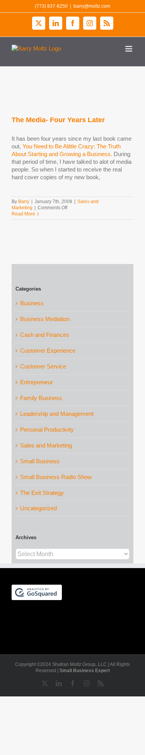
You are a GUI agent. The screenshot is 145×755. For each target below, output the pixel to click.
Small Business (40, 461)
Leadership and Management (57, 413)
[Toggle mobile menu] (129, 49)
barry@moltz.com (91, 6)
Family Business (41, 398)
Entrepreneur (36, 382)
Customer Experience (47, 350)
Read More (23, 214)
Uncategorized (38, 508)
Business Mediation (45, 319)
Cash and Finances (44, 334)
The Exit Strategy (42, 492)
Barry (23, 201)
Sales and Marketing (46, 445)
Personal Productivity (47, 429)
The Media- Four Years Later (58, 120)
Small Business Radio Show (56, 477)
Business (32, 303)
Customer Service (43, 366)
